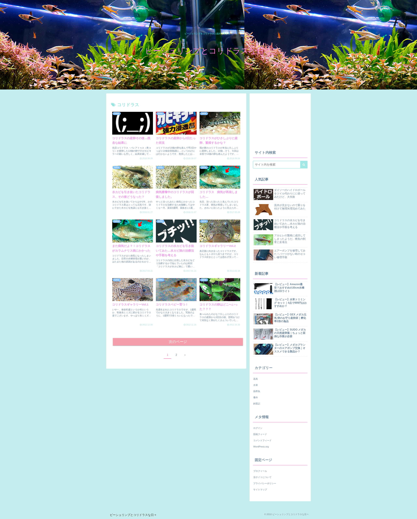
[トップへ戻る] (412, 514)
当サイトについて (262, 477)
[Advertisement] (280, 119)
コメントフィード (262, 440)
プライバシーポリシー (264, 483)
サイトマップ (260, 489)
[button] (304, 164)
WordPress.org (261, 446)
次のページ (178, 342)
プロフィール (260, 471)
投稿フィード (260, 434)
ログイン (257, 428)
